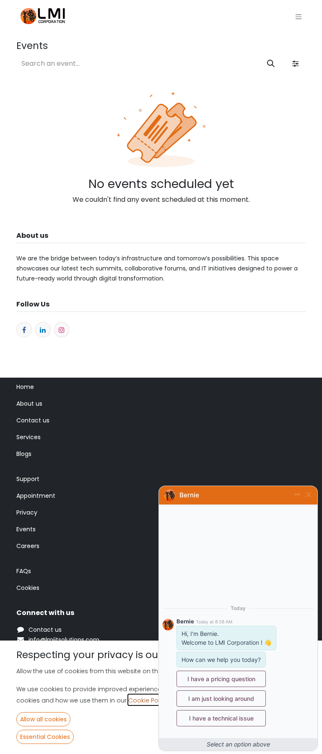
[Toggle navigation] (298, 17)
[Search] (271, 63)
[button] (43, 719)
